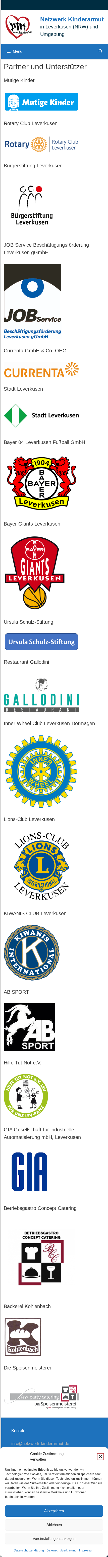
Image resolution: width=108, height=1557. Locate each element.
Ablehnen (54, 1525)
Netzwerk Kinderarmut (72, 19)
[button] (100, 1456)
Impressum (86, 1550)
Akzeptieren (54, 1511)
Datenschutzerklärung (29, 1550)
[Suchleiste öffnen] (100, 51)
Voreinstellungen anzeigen (54, 1538)
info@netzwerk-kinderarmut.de (40, 1443)
